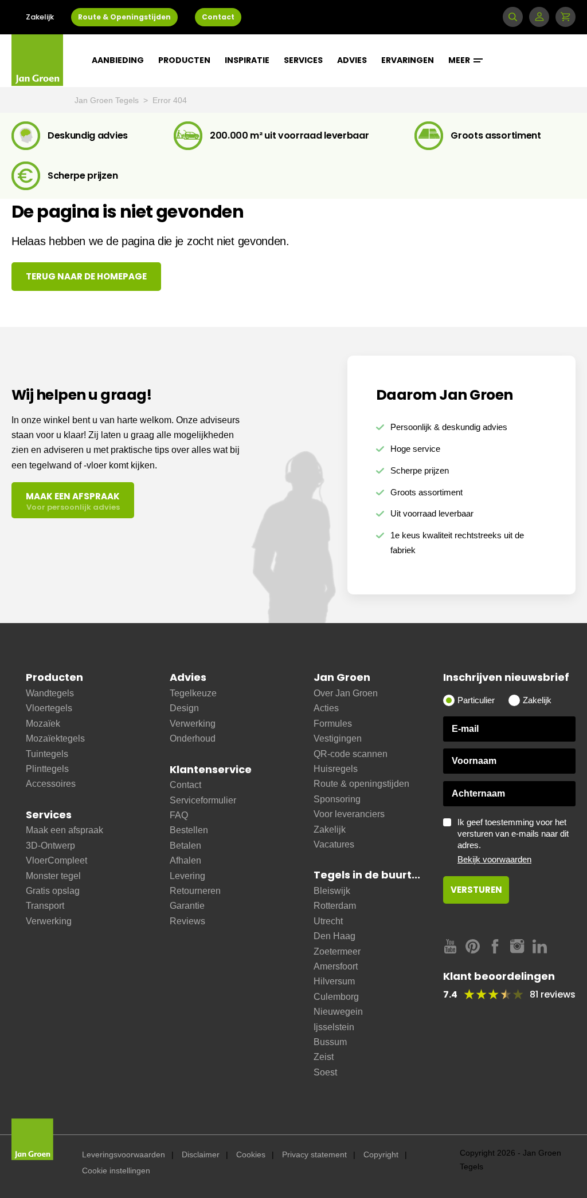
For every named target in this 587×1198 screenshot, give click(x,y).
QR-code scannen (351, 754)
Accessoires (51, 784)
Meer (460, 60)
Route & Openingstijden (124, 17)
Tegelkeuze (193, 693)
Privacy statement (314, 1154)
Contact (218, 17)
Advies (352, 60)
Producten (184, 60)
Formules (333, 723)
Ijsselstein (334, 1027)
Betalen (185, 845)
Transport (45, 906)
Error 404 (169, 100)
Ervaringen (407, 60)
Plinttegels (47, 769)
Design (184, 708)
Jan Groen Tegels (108, 100)
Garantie (187, 906)
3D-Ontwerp (50, 845)
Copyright (380, 1154)
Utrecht (328, 921)
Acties (326, 708)
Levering (187, 876)
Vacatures (334, 844)
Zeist (324, 1057)
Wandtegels (50, 693)
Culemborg (336, 997)
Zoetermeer (337, 951)
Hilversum (334, 981)
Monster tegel (53, 876)
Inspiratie (247, 60)
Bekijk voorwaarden (494, 859)
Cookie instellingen (116, 1170)
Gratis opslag (53, 891)
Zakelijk (40, 16)
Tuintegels (47, 754)
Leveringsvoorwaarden (123, 1154)
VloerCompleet (56, 860)
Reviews (187, 921)
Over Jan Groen (346, 693)
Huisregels (336, 769)
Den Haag (334, 936)
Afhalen (185, 860)
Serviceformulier (203, 800)
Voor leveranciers (349, 814)
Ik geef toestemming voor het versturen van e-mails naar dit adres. (513, 840)
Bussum (330, 1042)
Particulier (476, 700)
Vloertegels (49, 708)
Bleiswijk (332, 891)
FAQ (179, 815)
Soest (325, 1072)
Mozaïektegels (55, 738)
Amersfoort (336, 966)
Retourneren (195, 891)
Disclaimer (201, 1154)
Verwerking (49, 921)
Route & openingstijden (361, 784)
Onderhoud (193, 738)
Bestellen (189, 830)
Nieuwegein (338, 1011)
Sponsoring (337, 799)
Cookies (250, 1154)
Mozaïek (43, 723)
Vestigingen (338, 738)
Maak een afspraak (64, 830)
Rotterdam (335, 906)
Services (303, 60)
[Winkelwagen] (565, 17)
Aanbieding (118, 60)
